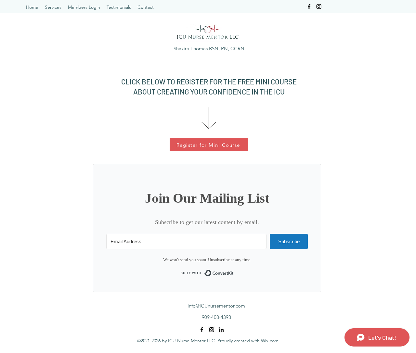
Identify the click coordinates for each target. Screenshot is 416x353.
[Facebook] (309, 6)
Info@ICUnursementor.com (216, 306)
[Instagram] (319, 6)
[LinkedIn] (221, 329)
